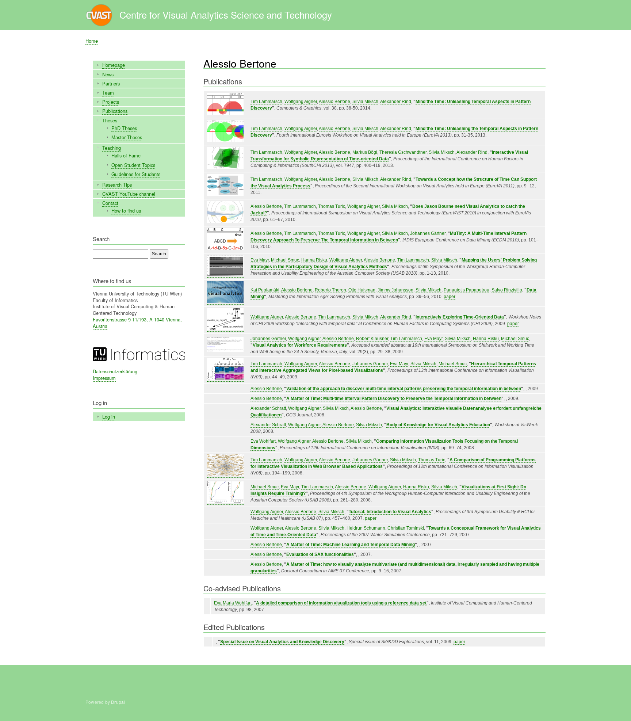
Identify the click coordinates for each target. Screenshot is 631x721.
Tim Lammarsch (266, 101)
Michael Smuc (285, 260)
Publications (114, 110)
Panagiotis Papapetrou (466, 290)
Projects (110, 101)
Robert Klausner (372, 338)
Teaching (111, 147)
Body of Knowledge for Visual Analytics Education (438, 424)
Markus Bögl (364, 152)
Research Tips (117, 184)
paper (449, 296)
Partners (111, 83)
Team (108, 92)
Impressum (104, 377)
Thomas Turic (331, 206)
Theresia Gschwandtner (403, 152)
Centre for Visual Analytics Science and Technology (225, 14)
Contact (110, 202)
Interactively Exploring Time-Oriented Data (460, 317)
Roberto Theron (330, 290)
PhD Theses (124, 128)
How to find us (126, 210)
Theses (109, 120)
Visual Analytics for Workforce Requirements (300, 345)
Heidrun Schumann (366, 528)
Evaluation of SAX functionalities (320, 554)
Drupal (118, 702)
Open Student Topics (133, 164)
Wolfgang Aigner (300, 101)
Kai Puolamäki (265, 290)
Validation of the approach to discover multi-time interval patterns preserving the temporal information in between (403, 388)
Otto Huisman (361, 290)
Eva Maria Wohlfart (233, 603)
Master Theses (126, 137)
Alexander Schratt (268, 408)
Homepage (113, 64)
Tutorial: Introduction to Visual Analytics (390, 511)
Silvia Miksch (365, 101)
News (108, 74)
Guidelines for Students (135, 174)
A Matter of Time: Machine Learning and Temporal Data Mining (350, 544)
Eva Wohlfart (263, 441)
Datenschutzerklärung (115, 371)
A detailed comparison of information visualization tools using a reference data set (341, 603)
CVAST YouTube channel (128, 193)
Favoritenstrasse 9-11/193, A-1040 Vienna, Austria (137, 322)
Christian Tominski (405, 528)
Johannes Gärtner (427, 233)
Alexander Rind (395, 101)
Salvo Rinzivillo (507, 290)
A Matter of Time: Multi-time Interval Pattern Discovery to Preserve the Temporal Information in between (393, 398)
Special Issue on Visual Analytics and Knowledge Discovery (282, 641)
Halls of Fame (126, 155)
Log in (108, 416)
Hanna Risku (314, 260)
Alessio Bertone (334, 101)
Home (91, 40)
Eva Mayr (260, 260)
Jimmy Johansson (395, 290)
